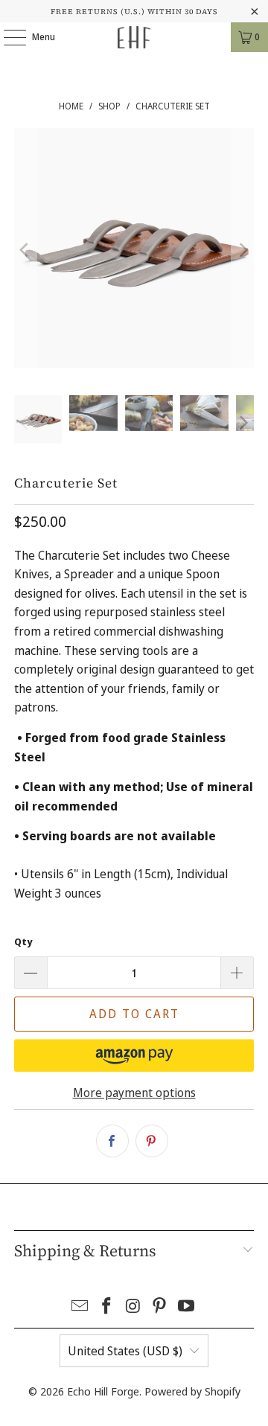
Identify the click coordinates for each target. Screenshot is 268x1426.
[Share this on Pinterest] (151, 1141)
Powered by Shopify (192, 1391)
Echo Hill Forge (103, 1391)
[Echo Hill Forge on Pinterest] (160, 1306)
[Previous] (25, 251)
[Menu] (7, 37)
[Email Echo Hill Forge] (80, 1306)
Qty (23, 941)
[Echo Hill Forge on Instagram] (133, 1306)
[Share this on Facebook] (112, 1141)
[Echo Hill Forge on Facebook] (106, 1306)
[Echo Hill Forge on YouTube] (187, 1306)
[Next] (243, 251)
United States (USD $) (125, 1351)
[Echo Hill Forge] (134, 37)
